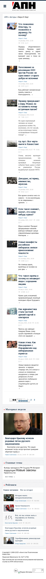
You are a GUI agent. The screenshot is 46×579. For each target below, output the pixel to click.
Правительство (10, 473)
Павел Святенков (10, 454)
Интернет (36, 468)
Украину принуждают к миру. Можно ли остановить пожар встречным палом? (29, 105)
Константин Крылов (11, 523)
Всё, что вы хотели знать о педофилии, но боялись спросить (25, 517)
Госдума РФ (27, 468)
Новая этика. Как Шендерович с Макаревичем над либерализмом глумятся (27, 348)
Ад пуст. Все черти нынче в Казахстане (28, 143)
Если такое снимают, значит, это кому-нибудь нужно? (28, 212)
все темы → (10, 477)
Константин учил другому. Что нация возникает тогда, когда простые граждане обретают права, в (21, 449)
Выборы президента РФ (13, 468)
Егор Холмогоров (20, 500)
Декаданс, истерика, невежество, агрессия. (28, 181)
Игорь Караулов (20, 543)
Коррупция (9, 470)
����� (23, 401)
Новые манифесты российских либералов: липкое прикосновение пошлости (27, 247)
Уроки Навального (22, 506)
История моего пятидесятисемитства (23, 496)
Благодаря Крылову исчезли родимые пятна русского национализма (19, 441)
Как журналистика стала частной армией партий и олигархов (27, 313)
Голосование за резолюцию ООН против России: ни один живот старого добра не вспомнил (28, 73)
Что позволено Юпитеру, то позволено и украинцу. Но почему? (26, 30)
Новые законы (26, 470)
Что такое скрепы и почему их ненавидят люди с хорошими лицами (29, 280)
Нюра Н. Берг (22, 38)
